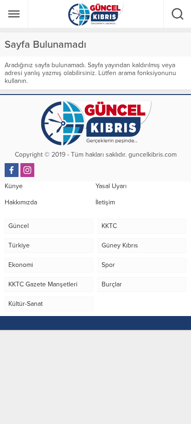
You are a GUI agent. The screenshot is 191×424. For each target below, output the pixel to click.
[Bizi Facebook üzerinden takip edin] (12, 170)
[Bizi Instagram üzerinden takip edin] (27, 170)
